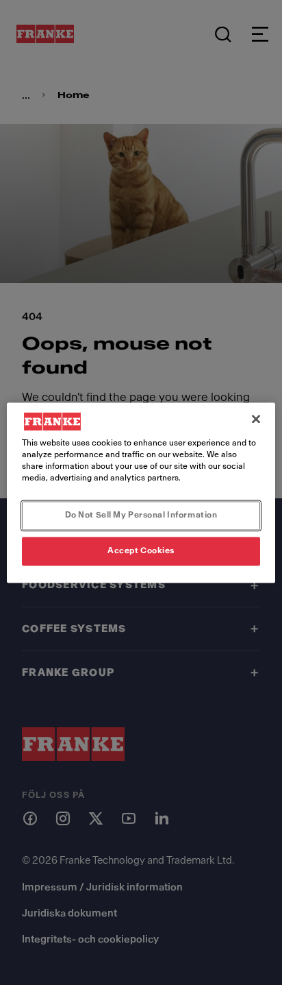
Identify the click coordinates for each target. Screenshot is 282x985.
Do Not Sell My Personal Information (141, 515)
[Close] (256, 419)
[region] (140, 492)
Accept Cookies (141, 550)
